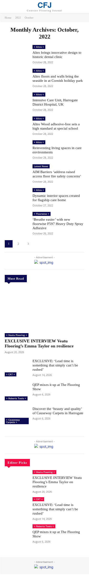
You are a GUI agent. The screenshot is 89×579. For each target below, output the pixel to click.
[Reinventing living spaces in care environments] (17, 149)
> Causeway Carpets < (13, 421)
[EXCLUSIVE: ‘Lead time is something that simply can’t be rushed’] (17, 368)
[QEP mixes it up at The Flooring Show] (17, 392)
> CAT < (10, 374)
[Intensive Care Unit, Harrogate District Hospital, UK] (17, 102)
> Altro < (39, 47)
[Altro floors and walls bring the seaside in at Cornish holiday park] (17, 78)
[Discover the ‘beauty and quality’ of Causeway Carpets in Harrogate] (17, 416)
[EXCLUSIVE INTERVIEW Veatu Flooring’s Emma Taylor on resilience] (44, 308)
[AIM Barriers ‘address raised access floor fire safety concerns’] (17, 173)
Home (8, 17)
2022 (18, 17)
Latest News (41, 166)
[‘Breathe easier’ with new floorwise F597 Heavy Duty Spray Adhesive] (17, 221)
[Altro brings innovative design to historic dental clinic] (17, 54)
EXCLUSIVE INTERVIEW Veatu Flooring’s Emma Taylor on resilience (39, 344)
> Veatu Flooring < (16, 335)
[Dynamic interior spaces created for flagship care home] (17, 197)
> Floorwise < (41, 213)
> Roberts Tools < (16, 398)
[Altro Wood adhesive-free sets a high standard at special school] (17, 126)
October (29, 17)
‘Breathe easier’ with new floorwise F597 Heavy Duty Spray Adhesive (58, 224)
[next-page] (38, 244)
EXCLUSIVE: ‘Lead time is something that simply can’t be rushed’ (55, 365)
